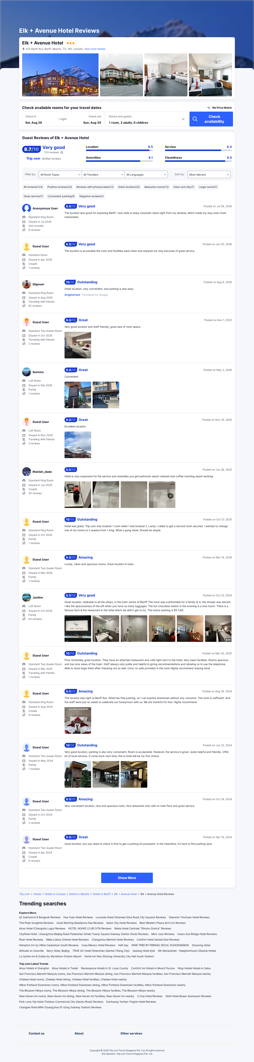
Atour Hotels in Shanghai (34, 968)
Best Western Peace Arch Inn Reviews (163, 922)
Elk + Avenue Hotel (125, 894)
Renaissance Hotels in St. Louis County (104, 968)
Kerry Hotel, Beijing (58, 950)
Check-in (30, 116)
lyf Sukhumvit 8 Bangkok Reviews (39, 917)
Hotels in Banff (101, 894)
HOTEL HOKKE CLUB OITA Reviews (89, 928)
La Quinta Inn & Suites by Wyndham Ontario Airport (50, 956)
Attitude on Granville (31, 950)
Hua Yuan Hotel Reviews (78, 917)
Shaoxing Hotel (201, 945)
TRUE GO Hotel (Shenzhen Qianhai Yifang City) (101, 950)
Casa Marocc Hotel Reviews (98, 945)
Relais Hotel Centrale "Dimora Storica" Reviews (142, 928)
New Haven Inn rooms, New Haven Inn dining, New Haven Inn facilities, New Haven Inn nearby (76, 996)
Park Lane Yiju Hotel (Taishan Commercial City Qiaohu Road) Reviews (61, 1001)
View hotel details (94, 48)
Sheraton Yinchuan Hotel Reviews (189, 917)
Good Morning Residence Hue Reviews (80, 922)
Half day (123, 945)
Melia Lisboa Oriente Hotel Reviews (67, 939)
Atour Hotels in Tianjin (65, 968)
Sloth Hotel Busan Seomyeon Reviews (188, 996)
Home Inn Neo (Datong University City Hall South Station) (119, 956)
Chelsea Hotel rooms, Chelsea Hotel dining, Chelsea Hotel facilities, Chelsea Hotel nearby (73, 979)
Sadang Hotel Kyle (144, 950)
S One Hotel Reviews (150, 996)
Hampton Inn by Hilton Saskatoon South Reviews (48, 945)
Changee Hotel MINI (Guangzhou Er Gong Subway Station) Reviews (60, 1007)
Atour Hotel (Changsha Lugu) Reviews (42, 928)
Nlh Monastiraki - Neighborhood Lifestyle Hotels (187, 950)
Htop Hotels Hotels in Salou (194, 968)
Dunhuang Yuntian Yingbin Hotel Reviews (131, 1001)
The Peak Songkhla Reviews (36, 922)
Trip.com (24, 894)
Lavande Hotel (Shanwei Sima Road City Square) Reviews (131, 917)
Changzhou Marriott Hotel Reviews (113, 939)
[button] (222, 6)
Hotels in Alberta (79, 894)
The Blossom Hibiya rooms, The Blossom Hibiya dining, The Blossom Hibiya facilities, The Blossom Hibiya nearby (87, 990)
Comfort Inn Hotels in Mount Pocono (153, 968)
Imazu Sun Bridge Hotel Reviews (197, 934)
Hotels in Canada (55, 894)
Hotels (37, 894)
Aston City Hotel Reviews (121, 922)
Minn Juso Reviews (162, 934)
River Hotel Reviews (31, 939)
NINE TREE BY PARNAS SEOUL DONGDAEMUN (160, 945)
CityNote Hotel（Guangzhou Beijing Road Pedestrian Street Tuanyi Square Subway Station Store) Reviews (83, 934)
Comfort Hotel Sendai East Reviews (158, 939)
